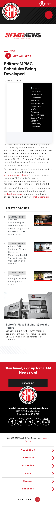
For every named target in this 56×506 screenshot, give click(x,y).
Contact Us (28, 457)
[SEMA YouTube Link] (36, 421)
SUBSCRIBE (28, 383)
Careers (28, 481)
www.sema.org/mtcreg (16, 175)
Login (48, 3)
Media (28, 473)
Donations (28, 489)
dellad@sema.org (13, 194)
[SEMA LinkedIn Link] (28, 421)
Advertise (28, 465)
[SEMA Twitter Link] (19, 421)
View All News (21, 56)
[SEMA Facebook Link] (11, 421)
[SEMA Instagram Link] (45, 421)
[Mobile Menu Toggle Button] (48, 15)
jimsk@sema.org (41, 197)
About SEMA (28, 450)
